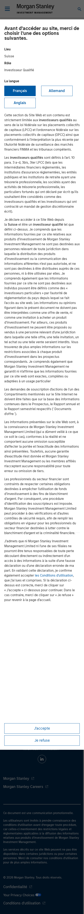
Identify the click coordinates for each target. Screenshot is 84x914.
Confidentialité (15, 887)
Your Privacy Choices (19, 895)
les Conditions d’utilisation (54, 575)
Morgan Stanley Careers (23, 786)
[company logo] (35, 8)
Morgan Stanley (16, 778)
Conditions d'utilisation (21, 903)
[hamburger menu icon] (7, 9)
